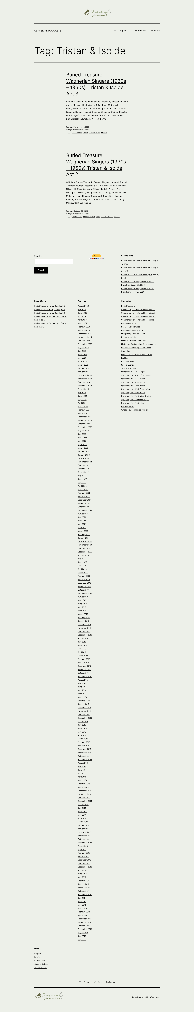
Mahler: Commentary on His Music (136, 348)
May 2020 (82, 566)
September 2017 (85, 676)
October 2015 (84, 756)
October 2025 (84, 341)
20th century (77, 132)
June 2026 (82, 313)
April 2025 (82, 361)
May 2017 (82, 690)
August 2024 (83, 389)
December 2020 (85, 541)
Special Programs (128, 368)
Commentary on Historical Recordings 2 (138, 313)
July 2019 (82, 600)
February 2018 (84, 659)
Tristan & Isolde (94, 132)
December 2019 (84, 583)
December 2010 (84, 919)
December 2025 (85, 334)
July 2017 (82, 683)
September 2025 (85, 344)
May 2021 (82, 524)
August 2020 (83, 555)
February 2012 (84, 881)
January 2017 (83, 704)
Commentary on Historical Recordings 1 (138, 309)
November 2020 (85, 545)
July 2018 (82, 642)
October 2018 (84, 631)
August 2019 (83, 597)
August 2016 (83, 721)
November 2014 (85, 794)
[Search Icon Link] (115, 30)
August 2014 (83, 804)
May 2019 (82, 607)
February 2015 (84, 784)
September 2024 (85, 386)
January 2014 (83, 829)
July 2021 (82, 517)
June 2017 (82, 687)
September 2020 (85, 552)
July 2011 (82, 898)
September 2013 (85, 843)
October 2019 (84, 590)
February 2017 (84, 701)
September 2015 (85, 759)
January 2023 (84, 455)
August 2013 (83, 846)
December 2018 (84, 624)
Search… (38, 256)
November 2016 (84, 711)
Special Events (127, 365)
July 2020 (82, 559)
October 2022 (84, 465)
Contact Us (154, 30)
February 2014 (84, 825)
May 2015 (82, 773)
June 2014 (82, 811)
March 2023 (83, 448)
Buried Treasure (84, 130)
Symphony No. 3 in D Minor (133, 382)
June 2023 (82, 438)
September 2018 (85, 635)
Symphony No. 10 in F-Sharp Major (136, 375)
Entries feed (39, 961)
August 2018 (83, 638)
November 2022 (85, 462)
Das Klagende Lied (129, 323)
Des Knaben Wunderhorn (132, 330)
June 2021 (82, 521)
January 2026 (84, 330)
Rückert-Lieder (127, 361)
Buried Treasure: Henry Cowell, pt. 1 (136, 275)
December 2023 (85, 417)
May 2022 (82, 482)
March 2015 (83, 780)
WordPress (154, 997)
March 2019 (83, 614)
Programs (123, 30)
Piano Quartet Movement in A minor (136, 354)
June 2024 (82, 396)
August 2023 (83, 431)
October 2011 (83, 891)
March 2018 (83, 656)
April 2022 (82, 486)
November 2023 (85, 420)
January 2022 (84, 496)
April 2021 (82, 527)
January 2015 (83, 787)
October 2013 (84, 839)
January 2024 (84, 413)
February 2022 (84, 493)
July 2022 (82, 476)
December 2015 (84, 749)
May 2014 (82, 815)
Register (37, 954)
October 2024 (84, 382)
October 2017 (83, 673)
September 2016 (85, 718)
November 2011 (84, 888)
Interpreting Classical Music (133, 334)
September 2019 (85, 593)
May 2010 (82, 939)
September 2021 (85, 510)
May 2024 (82, 399)
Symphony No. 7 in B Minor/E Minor (136, 396)
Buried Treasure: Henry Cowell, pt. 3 (136, 268)
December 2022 (85, 458)
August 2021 (83, 514)
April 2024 (82, 403)
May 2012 (82, 877)
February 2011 (84, 912)
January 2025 (84, 372)
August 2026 (83, 306)
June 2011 (82, 901)
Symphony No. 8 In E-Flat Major (135, 399)
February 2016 (84, 742)
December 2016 (84, 707)
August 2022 (83, 472)
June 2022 (82, 479)
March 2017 (83, 697)
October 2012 (84, 863)
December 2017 (84, 666)
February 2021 (84, 534)
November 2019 (84, 586)
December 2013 (84, 832)
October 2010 (84, 926)
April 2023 (82, 444)
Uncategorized (127, 406)
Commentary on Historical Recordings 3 (138, 316)
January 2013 (83, 856)
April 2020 (82, 569)
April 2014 (82, 818)
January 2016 (83, 746)
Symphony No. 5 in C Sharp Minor (135, 389)
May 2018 (82, 649)
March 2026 (83, 323)
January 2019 (83, 621)
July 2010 (82, 936)
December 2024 (85, 375)
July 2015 (82, 766)
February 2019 (84, 617)
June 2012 (82, 874)
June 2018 (82, 645)
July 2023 (82, 434)
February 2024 (84, 410)
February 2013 (84, 853)
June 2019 (82, 604)
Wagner (104, 132)
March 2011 (83, 908)
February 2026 (84, 327)
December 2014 (84, 791)
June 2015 (82, 770)
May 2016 (82, 732)
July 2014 (82, 808)
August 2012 (83, 870)
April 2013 (82, 849)
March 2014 (83, 822)
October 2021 (84, 507)
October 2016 (84, 714)
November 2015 (84, 753)
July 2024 (82, 392)
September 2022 (85, 469)
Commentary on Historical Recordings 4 (138, 320)
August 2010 (83, 932)
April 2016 (82, 735)
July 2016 (82, 725)
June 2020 (82, 562)
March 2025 (83, 365)
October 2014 (84, 798)
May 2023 (82, 441)
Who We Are (140, 30)
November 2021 (84, 503)
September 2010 (85, 929)
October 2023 (84, 424)
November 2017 (84, 669)
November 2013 (84, 836)
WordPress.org (40, 967)
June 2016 (82, 728)
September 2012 (85, 867)
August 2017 (83, 680)
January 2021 (83, 538)
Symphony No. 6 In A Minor (133, 392)
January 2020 (84, 579)
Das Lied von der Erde (130, 327)
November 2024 (85, 379)
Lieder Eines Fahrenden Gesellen (135, 341)
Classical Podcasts (47, 30)
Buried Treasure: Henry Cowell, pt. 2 (136, 261)
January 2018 (83, 663)
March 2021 (83, 531)
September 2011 (85, 894)
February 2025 (84, 368)
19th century (77, 216)
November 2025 (85, 337)
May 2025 (82, 358)
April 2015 (82, 777)
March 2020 (83, 573)
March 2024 (83, 406)
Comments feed (41, 964)
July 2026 (82, 309)
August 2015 (83, 763)
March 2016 (83, 739)
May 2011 (82, 905)
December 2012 (84, 860)
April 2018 (82, 652)
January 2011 (83, 915)
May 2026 (82, 316)
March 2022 (83, 489)
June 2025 (82, 354)
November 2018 (84, 628)
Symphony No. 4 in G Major (133, 386)
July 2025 (82, 351)
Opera (85, 132)
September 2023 (85, 427)
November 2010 (84, 922)
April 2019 (82, 611)
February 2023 (84, 451)
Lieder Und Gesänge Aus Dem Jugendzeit (139, 344)
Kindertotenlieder (128, 337)
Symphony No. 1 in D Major (132, 372)
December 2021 (84, 500)
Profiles (124, 358)
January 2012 (83, 884)
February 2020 (84, 576)
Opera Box (125, 351)
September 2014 (85, 801)
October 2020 (84, 548)
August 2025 (83, 348)
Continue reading (82, 203)
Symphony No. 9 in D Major (133, 403)
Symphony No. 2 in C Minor (133, 379)
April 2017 (82, 694)
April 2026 (82, 320)
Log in (37, 957)
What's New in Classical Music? (134, 410)
